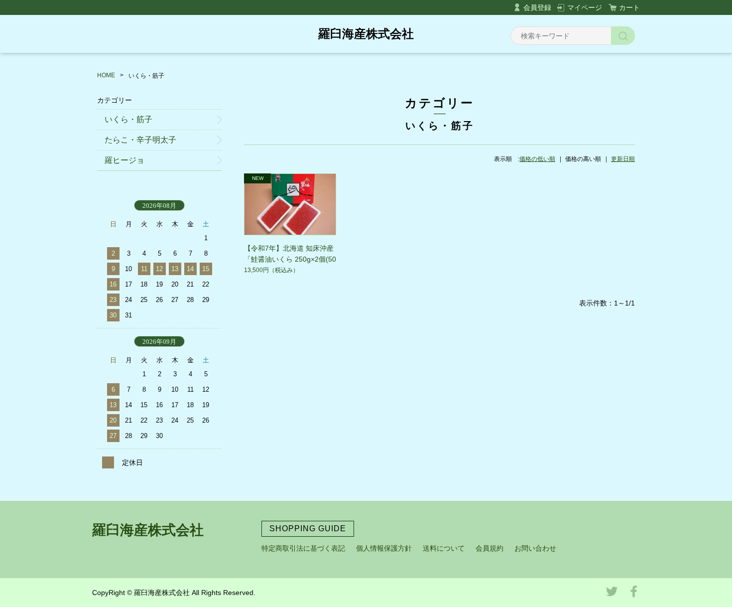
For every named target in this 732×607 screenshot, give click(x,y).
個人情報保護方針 (384, 548)
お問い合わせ (535, 548)
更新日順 (623, 158)
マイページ (584, 7)
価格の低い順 (537, 158)
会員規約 (489, 548)
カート (629, 7)
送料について (444, 548)
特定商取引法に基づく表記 (303, 548)
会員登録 (537, 7)
